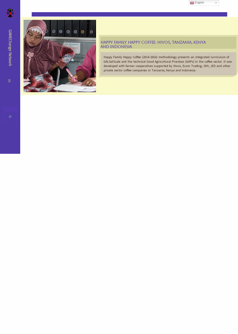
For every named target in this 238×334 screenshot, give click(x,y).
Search (7, 109)
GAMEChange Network (10, 48)
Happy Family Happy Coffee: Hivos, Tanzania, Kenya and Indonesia (153, 44)
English (199, 2)
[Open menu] (9, 81)
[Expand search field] (10, 116)
